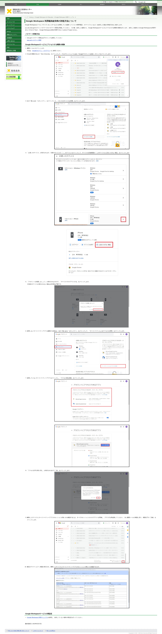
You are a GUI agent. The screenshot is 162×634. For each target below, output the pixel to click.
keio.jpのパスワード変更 (34, 40)
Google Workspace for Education (44, 17)
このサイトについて (38, 630)
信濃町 (60, 4)
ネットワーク (11, 25)
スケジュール (11, 44)
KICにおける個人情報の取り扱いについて (18, 630)
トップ (27, 17)
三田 (15, 4)
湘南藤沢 (102, 4)
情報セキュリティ (12, 34)
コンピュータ (11, 22)
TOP (8, 18)
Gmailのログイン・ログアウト (41, 50)
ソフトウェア (11, 28)
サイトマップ (122, 1)
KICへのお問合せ (51, 630)
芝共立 (123, 4)
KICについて (144, 4)
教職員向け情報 (11, 50)
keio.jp (9, 31)
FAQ (117, 1)
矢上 (81, 4)
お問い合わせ (11, 41)
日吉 (37, 4)
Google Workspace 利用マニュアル (65, 17)
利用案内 (9, 38)
